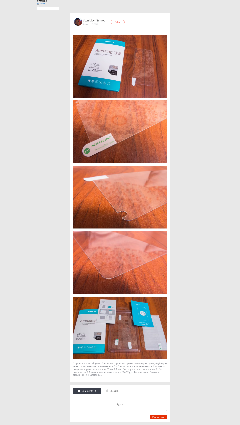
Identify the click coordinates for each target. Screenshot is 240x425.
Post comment (158, 417)
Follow (118, 22)
